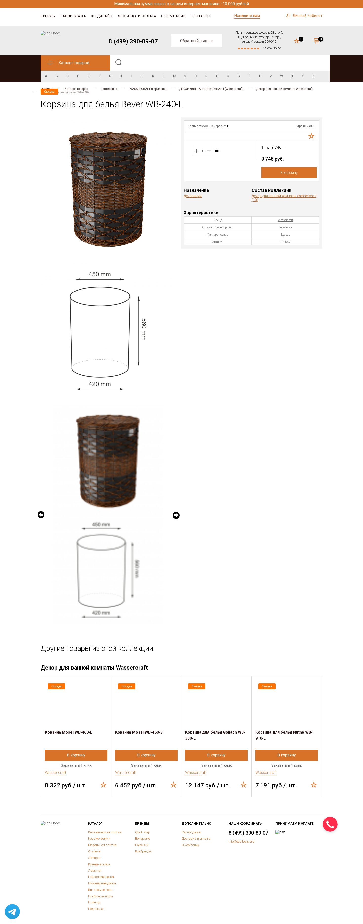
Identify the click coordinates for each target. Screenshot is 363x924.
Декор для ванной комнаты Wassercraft (284, 89)
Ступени (94, 851)
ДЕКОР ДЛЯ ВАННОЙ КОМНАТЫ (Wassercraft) (211, 89)
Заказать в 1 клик (76, 765)
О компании (173, 16)
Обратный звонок (196, 40)
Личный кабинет (307, 16)
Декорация (193, 196)
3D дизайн (102, 16)
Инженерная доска (102, 883)
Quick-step (142, 832)
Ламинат (95, 870)
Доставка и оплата (137, 16)
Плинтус (94, 902)
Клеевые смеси (99, 864)
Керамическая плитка (104, 832)
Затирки (94, 858)
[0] (297, 41)
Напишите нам (247, 16)
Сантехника (109, 89)
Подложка (95, 909)
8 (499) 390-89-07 (133, 41)
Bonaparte (142, 838)
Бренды (48, 16)
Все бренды (143, 851)
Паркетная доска (101, 877)
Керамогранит (99, 838)
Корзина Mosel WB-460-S (139, 732)
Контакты (200, 16)
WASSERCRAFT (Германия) (148, 89)
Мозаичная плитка (102, 845)
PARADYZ (142, 845)
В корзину (289, 172)
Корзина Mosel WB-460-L (68, 732)
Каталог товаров (76, 89)
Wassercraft (285, 220)
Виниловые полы (100, 890)
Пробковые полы (100, 896)
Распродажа (73, 16)
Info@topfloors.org (241, 841)
